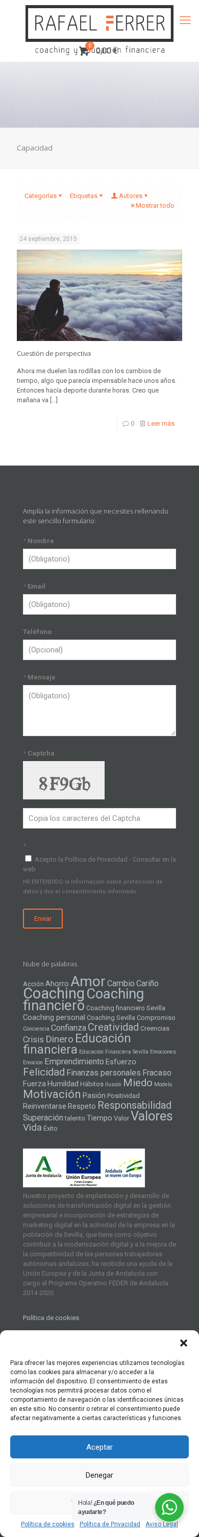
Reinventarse (44, 1106)
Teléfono (37, 632)
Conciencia (36, 1029)
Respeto (82, 1106)
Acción (33, 984)
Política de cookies (47, 1524)
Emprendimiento (74, 1061)
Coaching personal (54, 1017)
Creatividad (113, 1027)
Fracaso (156, 1073)
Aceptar (99, 1447)
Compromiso (156, 1017)
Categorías (40, 196)
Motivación (52, 1094)
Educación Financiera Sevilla (113, 1051)
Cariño (147, 983)
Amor (88, 981)
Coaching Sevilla (111, 1017)
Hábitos (92, 1084)
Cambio (121, 983)
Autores (130, 196)
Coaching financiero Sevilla (125, 1008)
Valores (152, 1116)
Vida (32, 1127)
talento (75, 1118)
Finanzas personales (103, 1073)
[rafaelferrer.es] (99, 20)
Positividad (123, 1096)
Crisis (33, 1039)
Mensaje (39, 677)
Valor (121, 1118)
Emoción (33, 1062)
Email (34, 586)
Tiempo (99, 1118)
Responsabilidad (134, 1105)
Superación (43, 1118)
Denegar (99, 1475)
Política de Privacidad (110, 1524)
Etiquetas (83, 196)
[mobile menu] (185, 20)
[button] (184, 1343)
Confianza (68, 1028)
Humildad (63, 1083)
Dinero (59, 1039)
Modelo (163, 1084)
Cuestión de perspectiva (54, 353)
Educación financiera (77, 1044)
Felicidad (44, 1072)
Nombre (38, 541)
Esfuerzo (121, 1061)
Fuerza (34, 1083)
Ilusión (113, 1084)
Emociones (163, 1051)
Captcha (39, 753)
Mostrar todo (155, 205)
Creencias (154, 1028)
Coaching (54, 993)
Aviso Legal (161, 1524)
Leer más (161, 423)
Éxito (50, 1128)
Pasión (94, 1095)
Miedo (138, 1083)
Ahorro (57, 983)
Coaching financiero (83, 1000)
